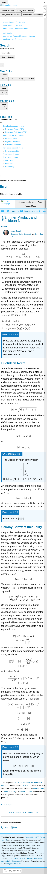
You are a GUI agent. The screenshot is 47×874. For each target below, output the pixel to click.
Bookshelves (29, 211)
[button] (9, 163)
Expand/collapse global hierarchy (4, 211)
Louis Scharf (16, 231)
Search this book (7, 48)
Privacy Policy (19, 858)
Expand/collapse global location (44, 210)
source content (25, 791)
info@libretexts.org (13, 864)
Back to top (6, 805)
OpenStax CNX (8, 791)
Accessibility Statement (10, 861)
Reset (4, 75)
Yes (6, 827)
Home (13, 211)
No (15, 827)
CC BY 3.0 (26, 785)
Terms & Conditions (34, 858)
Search (5, 871)
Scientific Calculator (13, 145)
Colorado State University (21, 234)
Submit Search (8, 57)
